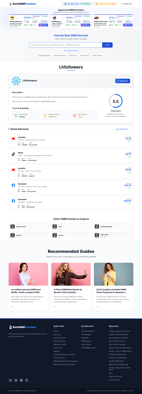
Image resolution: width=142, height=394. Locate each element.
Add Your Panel (77, 4)
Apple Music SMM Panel (118, 364)
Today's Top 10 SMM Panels (120, 348)
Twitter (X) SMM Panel (118, 358)
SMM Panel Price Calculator (64, 364)
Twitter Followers (97, 55)
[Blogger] (21, 380)
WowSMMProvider (88, 348)
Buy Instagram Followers (118, 338)
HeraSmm (85, 338)
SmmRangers (86, 334)
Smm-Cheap (86, 344)
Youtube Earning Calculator (64, 354)
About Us (57, 334)
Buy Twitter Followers (117, 344)
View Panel (43, 25)
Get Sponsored (59, 341)
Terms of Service (115, 376)
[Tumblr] (27, 380)
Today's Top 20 (105, 3)
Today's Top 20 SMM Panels (120, 351)
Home (56, 331)
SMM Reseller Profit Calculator (66, 361)
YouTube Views (84, 55)
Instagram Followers (59, 55)
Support (57, 351)
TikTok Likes (72, 55)
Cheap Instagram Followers (119, 331)
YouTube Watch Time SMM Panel (119, 369)
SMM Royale (86, 341)
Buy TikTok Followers (117, 341)
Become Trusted (60, 344)
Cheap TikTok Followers (118, 334)
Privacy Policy (114, 380)
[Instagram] (16, 380)
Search (107, 45)
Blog (110, 373)
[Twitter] (10, 380)
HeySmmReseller (87, 331)
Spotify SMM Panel (116, 361)
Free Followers (59, 358)
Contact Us (126, 4)
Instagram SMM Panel (117, 354)
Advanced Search (72, 50)
